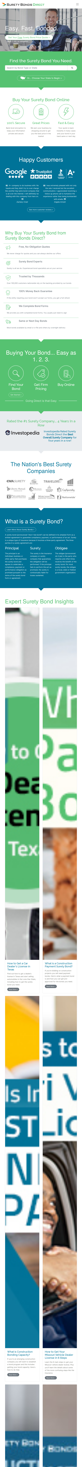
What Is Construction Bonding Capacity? (20, 1353)
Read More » (13, 989)
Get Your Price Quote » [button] (29, 37)
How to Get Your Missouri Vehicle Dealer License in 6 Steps (59, 1354)
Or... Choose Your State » (44, 78)
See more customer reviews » (41, 210)
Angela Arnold (60, 202)
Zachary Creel (22, 202)
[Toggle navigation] (77, 4)
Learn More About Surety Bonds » (20, 529)
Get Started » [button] (15, 395)
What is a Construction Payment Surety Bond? (58, 965)
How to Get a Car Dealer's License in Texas (18, 966)
